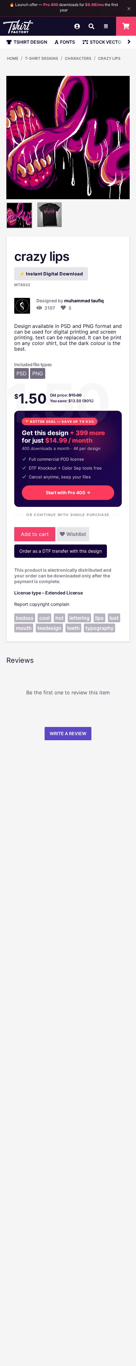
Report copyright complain (41, 604)
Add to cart (35, 534)
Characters (78, 58)
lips (99, 618)
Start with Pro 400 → (68, 492)
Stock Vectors (108, 42)
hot (59, 618)
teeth (73, 628)
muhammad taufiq (84, 300)
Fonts (67, 42)
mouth (24, 628)
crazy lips (109, 58)
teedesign (49, 628)
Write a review (68, 733)
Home (12, 58)
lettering (79, 618)
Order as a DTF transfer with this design (60, 551)
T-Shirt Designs (41, 58)
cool (44, 618)
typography (99, 628)
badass (25, 618)
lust (114, 618)
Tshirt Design (30, 42)
